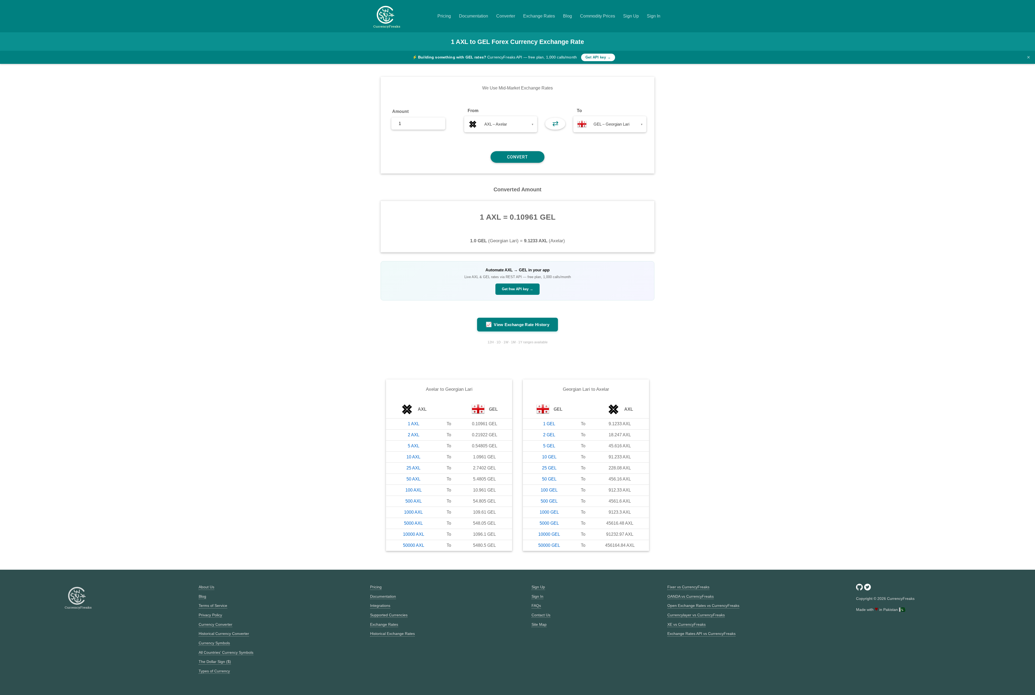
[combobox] (500, 124)
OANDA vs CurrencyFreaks (690, 596)
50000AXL (413, 545)
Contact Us (541, 615)
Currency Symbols (214, 643)
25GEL (549, 468)
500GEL (549, 501)
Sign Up (631, 16)
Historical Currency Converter (224, 633)
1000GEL (549, 512)
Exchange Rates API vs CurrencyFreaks (701, 633)
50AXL (413, 479)
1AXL (413, 423)
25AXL (413, 468)
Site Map (539, 624)
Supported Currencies (389, 615)
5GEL (549, 446)
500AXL (413, 501)
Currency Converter (215, 624)
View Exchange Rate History (517, 324)
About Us (206, 587)
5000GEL (549, 523)
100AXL (413, 490)
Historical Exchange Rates (392, 633)
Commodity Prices (597, 16)
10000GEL (549, 534)
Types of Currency (214, 671)
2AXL (413, 435)
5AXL (413, 446)
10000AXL (413, 534)
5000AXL (413, 523)
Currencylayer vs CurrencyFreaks (696, 615)
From (473, 110)
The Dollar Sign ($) (215, 661)
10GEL (549, 457)
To (579, 110)
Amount (400, 111)
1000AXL (413, 512)
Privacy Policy (210, 615)
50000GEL (549, 545)
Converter (505, 16)
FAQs (536, 605)
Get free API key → (517, 289)
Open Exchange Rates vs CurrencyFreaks (703, 605)
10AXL (413, 457)
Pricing (444, 16)
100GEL (549, 490)
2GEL (549, 435)
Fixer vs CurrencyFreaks (688, 587)
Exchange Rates (539, 16)
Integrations (380, 605)
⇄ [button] (555, 123)
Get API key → (598, 57)
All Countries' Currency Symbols (226, 652)
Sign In (653, 16)
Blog (567, 16)
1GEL (549, 423)
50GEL (549, 479)
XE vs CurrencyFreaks (686, 624)
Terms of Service (213, 605)
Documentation (473, 16)
